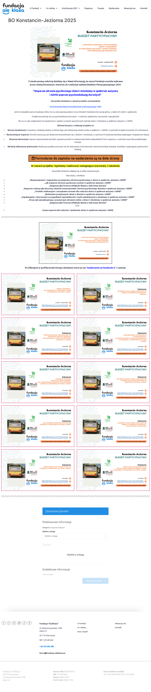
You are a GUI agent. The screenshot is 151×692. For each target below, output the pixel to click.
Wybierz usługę (48, 531)
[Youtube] (19, 623)
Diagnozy (88, 8)
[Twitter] (14, 623)
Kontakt (143, 8)
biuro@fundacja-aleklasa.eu (52, 653)
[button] (76, 158)
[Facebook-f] (4, 623)
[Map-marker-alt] (29, 623)
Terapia (100, 8)
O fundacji (34, 8)
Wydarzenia (114, 8)
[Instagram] (9, 623)
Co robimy (50, 8)
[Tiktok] (24, 623)
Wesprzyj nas (130, 8)
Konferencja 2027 (69, 8)
